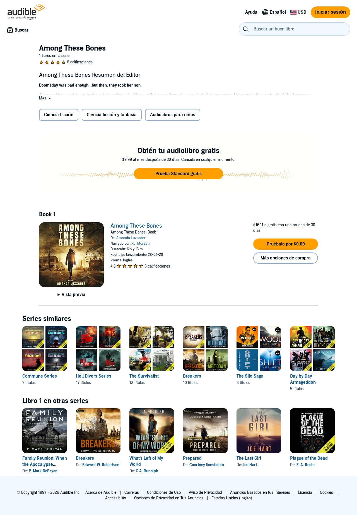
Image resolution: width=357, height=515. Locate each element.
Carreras (131, 492)
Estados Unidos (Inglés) (231, 498)
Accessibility (115, 498)
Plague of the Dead (309, 458)
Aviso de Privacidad (205, 492)
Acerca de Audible (100, 492)
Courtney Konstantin (206, 464)
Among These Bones (136, 226)
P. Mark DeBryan (43, 471)
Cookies (326, 492)
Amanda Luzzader (131, 238)
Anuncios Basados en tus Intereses (260, 492)
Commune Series (39, 376)
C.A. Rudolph (147, 471)
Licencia (305, 492)
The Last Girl (249, 458)
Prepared (192, 458)
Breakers (192, 376)
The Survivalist (144, 376)
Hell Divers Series (93, 376)
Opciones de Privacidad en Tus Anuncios (168, 498)
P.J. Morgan (140, 243)
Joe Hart (250, 464)
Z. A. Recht (305, 464)
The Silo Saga (250, 376)
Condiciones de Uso (164, 492)
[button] (45, 98)
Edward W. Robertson (100, 464)
